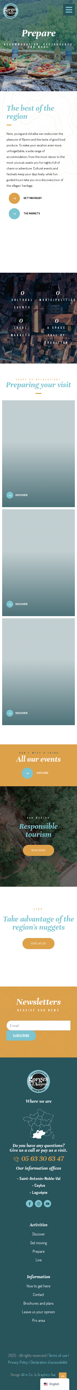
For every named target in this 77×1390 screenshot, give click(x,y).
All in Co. (27, 1374)
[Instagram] (38, 1203)
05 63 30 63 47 (42, 1158)
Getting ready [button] (32, 198)
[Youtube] (47, 1203)
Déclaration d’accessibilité (48, 1362)
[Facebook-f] (29, 1203)
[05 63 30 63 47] (16, 1159)
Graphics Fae (46, 1374)
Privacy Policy (18, 1362)
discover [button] (21, 495)
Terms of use (57, 1355)
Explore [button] (42, 773)
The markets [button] (31, 213)
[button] (38, 850)
